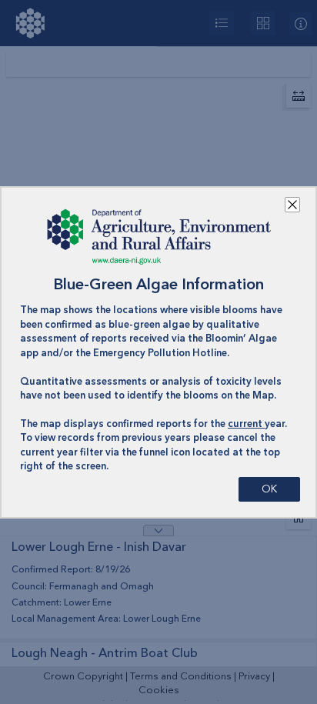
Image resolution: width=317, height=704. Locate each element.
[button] (292, 204)
